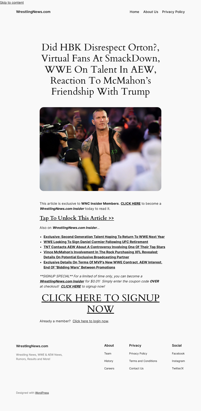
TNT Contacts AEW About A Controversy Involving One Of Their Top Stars (104, 247)
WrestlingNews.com (33, 12)
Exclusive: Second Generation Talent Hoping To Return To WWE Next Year (104, 237)
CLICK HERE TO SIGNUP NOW (101, 303)
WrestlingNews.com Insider (62, 281)
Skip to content (12, 3)
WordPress (42, 392)
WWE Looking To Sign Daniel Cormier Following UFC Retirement (96, 242)
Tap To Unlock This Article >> (77, 218)
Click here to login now (90, 321)
